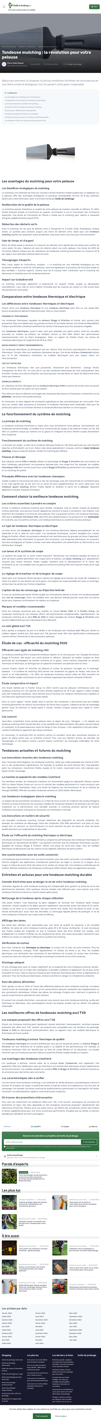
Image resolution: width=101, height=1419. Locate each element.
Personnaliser (61, 1416)
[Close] (76, 701)
